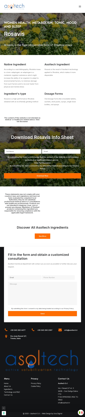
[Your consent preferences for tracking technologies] (4, 413)
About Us (7, 386)
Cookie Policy (36, 386)
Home (6, 383)
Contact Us (8, 395)
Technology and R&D (12, 392)
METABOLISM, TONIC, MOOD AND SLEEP (40, 24)
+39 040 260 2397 (44, 330)
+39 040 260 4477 (17, 330)
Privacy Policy (69, 308)
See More (42, 236)
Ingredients (8, 389)
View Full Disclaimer (42, 163)
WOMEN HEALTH (17, 22)
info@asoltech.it (70, 330)
